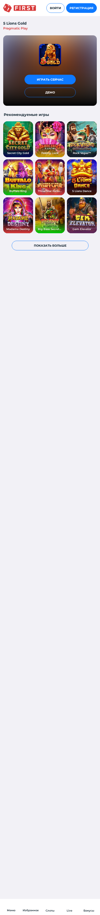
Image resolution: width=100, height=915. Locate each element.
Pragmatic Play (15, 28)
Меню (11, 910)
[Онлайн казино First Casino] (19, 8)
